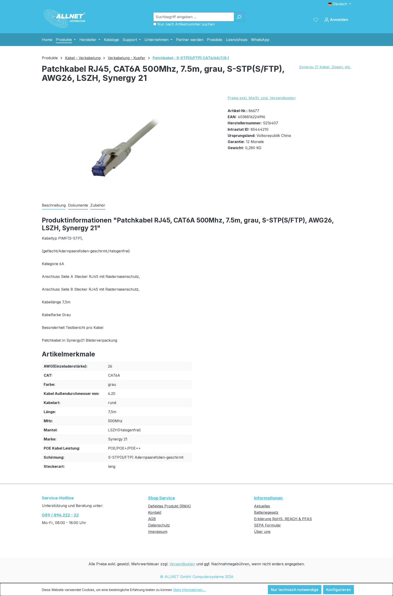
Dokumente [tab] (78, 205)
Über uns (262, 531)
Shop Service (161, 498)
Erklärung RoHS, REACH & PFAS (283, 519)
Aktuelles (262, 506)
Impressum (157, 531)
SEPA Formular (267, 525)
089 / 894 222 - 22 (60, 515)
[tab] (54, 205)
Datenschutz (159, 525)
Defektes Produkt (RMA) (169, 506)
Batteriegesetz (266, 512)
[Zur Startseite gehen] (64, 19)
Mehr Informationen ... (190, 590)
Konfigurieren (338, 589)
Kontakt (154, 512)
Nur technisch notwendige (294, 589)
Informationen (268, 498)
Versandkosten (182, 564)
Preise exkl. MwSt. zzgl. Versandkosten (261, 98)
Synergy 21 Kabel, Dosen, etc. (325, 67)
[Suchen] (239, 16)
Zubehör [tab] (97, 205)
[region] (130, 144)
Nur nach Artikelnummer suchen (186, 24)
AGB (152, 519)
